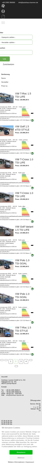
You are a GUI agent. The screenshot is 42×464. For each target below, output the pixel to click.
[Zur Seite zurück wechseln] (6, 360)
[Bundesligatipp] (21, 6)
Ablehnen (21, 458)
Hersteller (4, 82)
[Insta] (21, 16)
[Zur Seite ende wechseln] (16, 366)
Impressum (30, 462)
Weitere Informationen (16, 462)
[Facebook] (21, 11)
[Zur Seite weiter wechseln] (30, 360)
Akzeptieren (21, 452)
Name (3, 78)
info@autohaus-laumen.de (15, 395)
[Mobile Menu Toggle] (3, 22)
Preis (3, 86)
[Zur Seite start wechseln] (2, 360)
